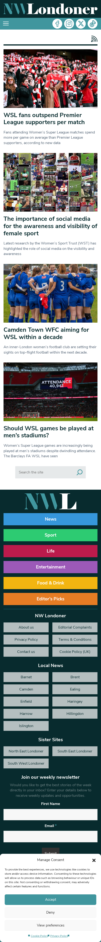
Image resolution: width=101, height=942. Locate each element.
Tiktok (92, 24)
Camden (26, 689)
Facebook (57, 24)
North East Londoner (26, 751)
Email (51, 826)
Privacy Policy (59, 936)
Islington (26, 725)
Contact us (26, 651)
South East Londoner (75, 751)
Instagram (69, 24)
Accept (50, 899)
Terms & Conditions (75, 639)
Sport (50, 535)
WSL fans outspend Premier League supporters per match (44, 118)
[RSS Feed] (93, 38)
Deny (50, 912)
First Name (50, 804)
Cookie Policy (39, 936)
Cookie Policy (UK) (74, 651)
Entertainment (50, 567)
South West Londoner (26, 763)
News (50, 519)
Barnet (26, 677)
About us (26, 627)
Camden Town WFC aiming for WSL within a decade (46, 333)
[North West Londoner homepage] (50, 9)
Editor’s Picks (50, 599)
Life (50, 551)
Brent (75, 677)
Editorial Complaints (75, 627)
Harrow (26, 713)
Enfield (26, 701)
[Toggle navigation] (6, 24)
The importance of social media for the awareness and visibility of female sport (50, 226)
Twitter (81, 24)
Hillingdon (75, 713)
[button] (94, 860)
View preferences (50, 925)
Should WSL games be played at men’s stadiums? (48, 432)
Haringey (74, 701)
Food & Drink (50, 583)
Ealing (75, 689)
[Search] (80, 472)
